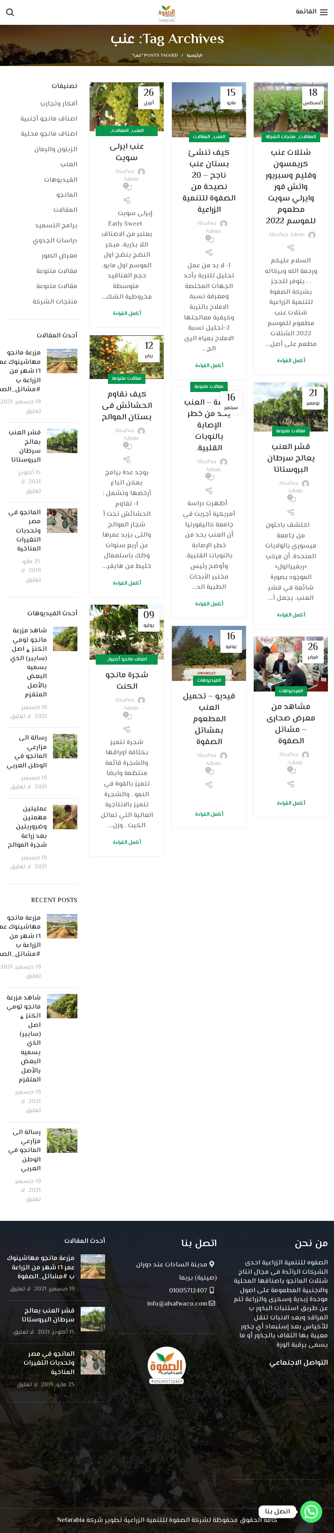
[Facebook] (323, 1385)
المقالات (307, 137)
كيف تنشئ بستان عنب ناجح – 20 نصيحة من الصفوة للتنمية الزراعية (208, 181)
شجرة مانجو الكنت (126, 681)
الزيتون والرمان (55, 149)
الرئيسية (194, 56)
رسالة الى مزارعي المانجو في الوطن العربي (27, 752)
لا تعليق (31, 486)
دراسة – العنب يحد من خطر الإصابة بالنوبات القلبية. (209, 425)
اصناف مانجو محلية (49, 134)
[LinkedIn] (323, 1462)
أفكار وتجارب (58, 104)
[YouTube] (323, 1443)
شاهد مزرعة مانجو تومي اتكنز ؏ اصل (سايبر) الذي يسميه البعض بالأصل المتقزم (28, 663)
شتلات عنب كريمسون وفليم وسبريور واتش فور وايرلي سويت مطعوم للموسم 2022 (291, 187)
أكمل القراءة (291, 361)
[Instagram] (323, 1404)
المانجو (66, 195)
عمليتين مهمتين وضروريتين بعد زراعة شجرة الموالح (27, 827)
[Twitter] (323, 1423)
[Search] (10, 12)
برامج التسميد (56, 226)
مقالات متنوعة (126, 379)
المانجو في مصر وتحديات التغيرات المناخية (24, 531)
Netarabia (71, 1520)
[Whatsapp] (311, 1512)
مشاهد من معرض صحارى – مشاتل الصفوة (290, 724)
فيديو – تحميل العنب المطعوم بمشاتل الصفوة (209, 719)
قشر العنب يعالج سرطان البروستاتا (291, 458)
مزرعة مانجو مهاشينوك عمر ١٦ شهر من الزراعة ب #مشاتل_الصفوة (41, 1267)
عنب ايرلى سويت (127, 153)
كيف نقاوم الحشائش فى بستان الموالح (127, 406)
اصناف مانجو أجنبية (127, 659)
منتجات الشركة (281, 137)
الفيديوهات (209, 681)
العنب (219, 137)
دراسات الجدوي (55, 241)
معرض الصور (59, 256)
